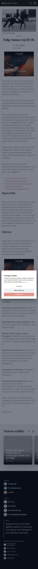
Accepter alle (19, 294)
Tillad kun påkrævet (19, 290)
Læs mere (25, 282)
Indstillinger (19, 286)
